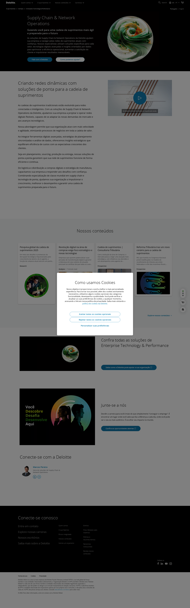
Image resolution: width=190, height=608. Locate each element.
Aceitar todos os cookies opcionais (95, 314)
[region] (95, 304)
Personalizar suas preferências (95, 325)
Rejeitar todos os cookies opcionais (95, 320)
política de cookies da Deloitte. (95, 303)
